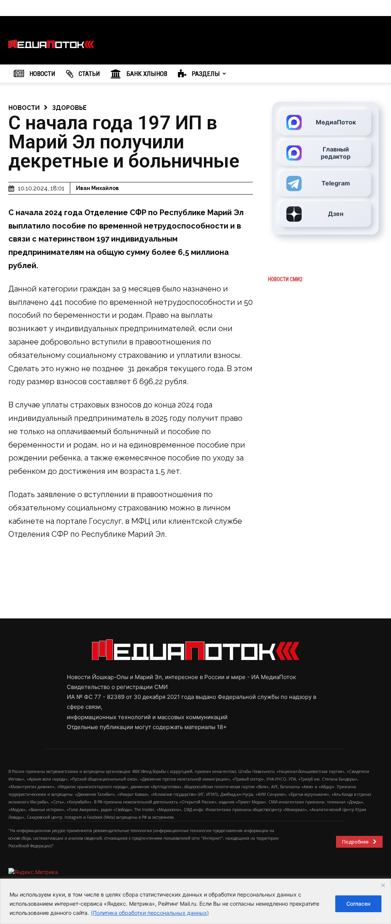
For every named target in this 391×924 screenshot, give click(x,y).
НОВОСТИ (41, 73)
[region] (195, 901)
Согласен (358, 903)
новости (24, 107)
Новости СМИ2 (285, 279)
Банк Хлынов (146, 73)
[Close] (383, 885)
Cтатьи (88, 73)
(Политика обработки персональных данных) (150, 913)
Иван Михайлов (97, 188)
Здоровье (69, 107)
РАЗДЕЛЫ (205, 73)
